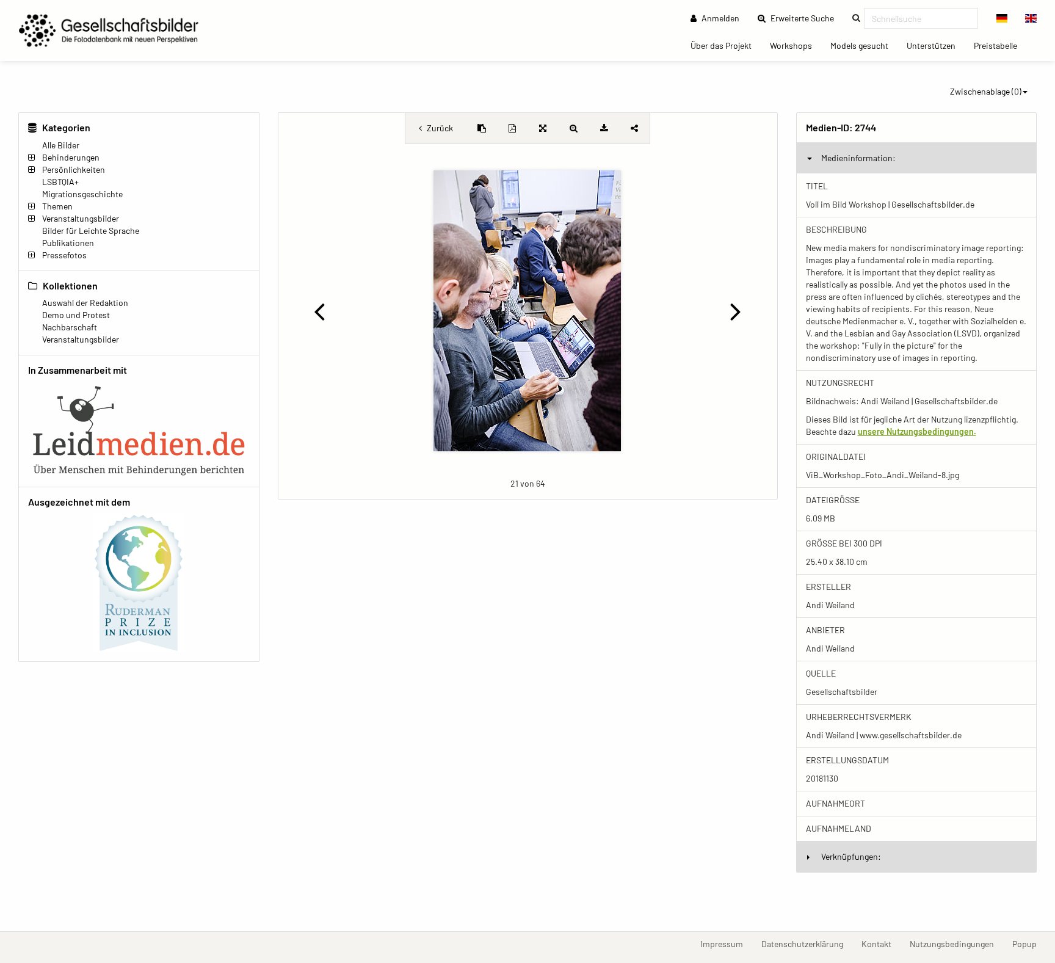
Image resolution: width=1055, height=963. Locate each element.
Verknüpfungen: (851, 856)
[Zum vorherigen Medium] (319, 311)
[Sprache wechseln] (1002, 18)
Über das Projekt (726, 45)
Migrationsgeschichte (82, 194)
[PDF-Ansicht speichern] (512, 128)
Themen (57, 206)
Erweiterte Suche (806, 17)
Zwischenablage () (985, 91)
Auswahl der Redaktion (85, 302)
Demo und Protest (76, 315)
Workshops (795, 45)
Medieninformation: (858, 158)
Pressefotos (64, 255)
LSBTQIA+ (60, 181)
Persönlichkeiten (73, 169)
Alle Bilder (60, 145)
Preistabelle (1000, 45)
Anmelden (719, 18)
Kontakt (881, 943)
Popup (1029, 943)
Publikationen (68, 243)
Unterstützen (936, 45)
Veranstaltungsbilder (80, 218)
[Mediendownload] (604, 128)
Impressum (726, 943)
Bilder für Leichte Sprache (90, 230)
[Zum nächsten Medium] (735, 311)
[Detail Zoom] (573, 128)
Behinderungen (71, 157)
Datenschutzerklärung (806, 943)
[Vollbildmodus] (543, 128)
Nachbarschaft (69, 327)
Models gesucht (863, 45)
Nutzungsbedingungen (956, 943)
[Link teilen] (634, 128)
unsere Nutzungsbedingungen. (917, 431)
